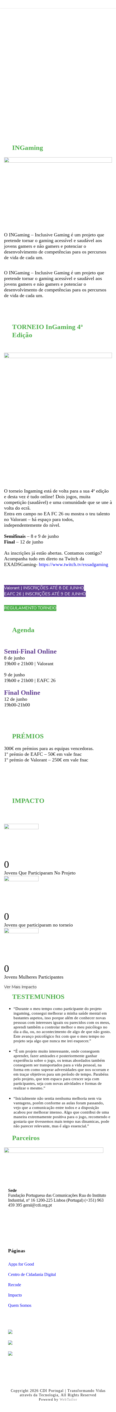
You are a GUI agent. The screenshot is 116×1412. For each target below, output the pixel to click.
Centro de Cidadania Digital (32, 1274)
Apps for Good (21, 1264)
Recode (14, 1284)
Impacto (15, 1295)
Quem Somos (19, 1305)
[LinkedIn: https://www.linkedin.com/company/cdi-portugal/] (64, 1226)
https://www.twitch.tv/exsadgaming (73, 564)
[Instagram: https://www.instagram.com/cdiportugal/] (52, 1226)
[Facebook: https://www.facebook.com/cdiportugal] (40, 1226)
